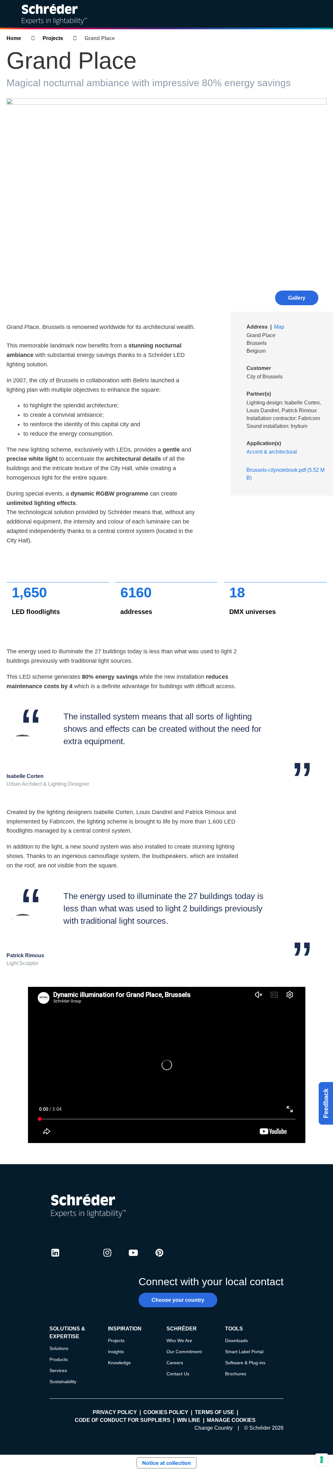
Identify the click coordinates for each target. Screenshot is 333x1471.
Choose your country (178, 1300)
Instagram (107, 1259)
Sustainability (62, 1381)
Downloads (236, 1340)
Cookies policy (165, 1412)
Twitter (81, 1259)
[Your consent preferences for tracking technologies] (321, 1459)
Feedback (325, 1103)
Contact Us (177, 1373)
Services (58, 1370)
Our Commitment (184, 1351)
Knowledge (119, 1362)
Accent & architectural (271, 452)
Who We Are (179, 1340)
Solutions (58, 1348)
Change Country (213, 1428)
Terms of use (214, 1412)
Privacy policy (115, 1412)
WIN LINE (188, 1420)
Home (14, 38)
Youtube (133, 1259)
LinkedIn (55, 1259)
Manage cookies (231, 1420)
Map (279, 327)
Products (58, 1359)
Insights (116, 1351)
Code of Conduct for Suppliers (122, 1420)
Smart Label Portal (244, 1351)
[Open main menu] (323, 14)
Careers (174, 1362)
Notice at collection (166, 1463)
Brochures (235, 1373)
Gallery (296, 298)
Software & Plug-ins (245, 1362)
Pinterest (159, 1259)
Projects (53, 38)
